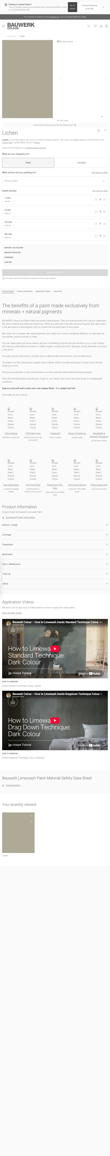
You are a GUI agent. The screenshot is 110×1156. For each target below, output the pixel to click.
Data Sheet (58, 291)
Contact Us (54, 17)
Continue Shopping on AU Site (89, 7)
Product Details (8, 291)
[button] (55, 525)
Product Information (24, 291)
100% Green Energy (77, 485)
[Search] (88, 26)
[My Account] (101, 26)
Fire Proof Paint (33, 485)
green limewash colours (36, 148)
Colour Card (7, 142)
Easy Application (11, 485)
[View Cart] (106, 26)
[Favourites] (95, 26)
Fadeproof (55, 433)
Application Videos (43, 291)
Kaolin (37, 142)
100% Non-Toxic (33, 433)
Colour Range (11, 433)
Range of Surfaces (77, 433)
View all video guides (12, 613)
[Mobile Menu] (4, 26)
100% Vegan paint (99, 485)
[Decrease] (96, 199)
